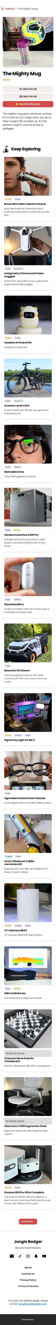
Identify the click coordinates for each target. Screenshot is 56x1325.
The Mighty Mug (28, 9)
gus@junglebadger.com (33, 1303)
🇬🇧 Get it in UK (28, 96)
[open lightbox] (28, 42)
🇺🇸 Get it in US (28, 89)
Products (8, 9)
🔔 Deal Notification (28, 104)
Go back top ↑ (28, 1319)
